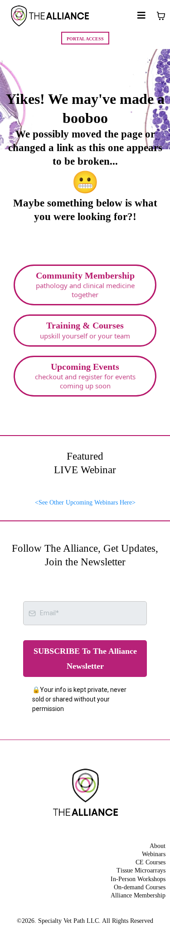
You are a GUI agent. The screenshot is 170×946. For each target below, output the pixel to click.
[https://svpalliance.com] (50, 16)
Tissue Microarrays (141, 870)
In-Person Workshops (138, 879)
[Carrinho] (160, 15)
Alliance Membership (138, 895)
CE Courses (150, 862)
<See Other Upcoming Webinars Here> (85, 502)
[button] (141, 16)
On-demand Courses (139, 887)
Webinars (153, 854)
